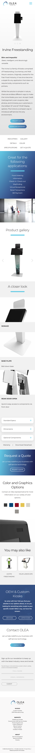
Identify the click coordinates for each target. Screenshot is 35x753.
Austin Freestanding (9, 575)
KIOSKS (17, 708)
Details (13, 143)
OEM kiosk (9, 618)
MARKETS (17, 717)
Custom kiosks (25, 618)
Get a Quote (25, 148)
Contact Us (17, 645)
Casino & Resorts (17, 724)
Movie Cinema (17, 726)
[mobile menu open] (30, 3)
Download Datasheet (17, 126)
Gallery (24, 139)
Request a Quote (17, 469)
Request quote (17, 121)
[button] (15, 43)
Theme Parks (17, 727)
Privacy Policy (27, 748)
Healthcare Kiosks (17, 719)
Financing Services (17, 723)
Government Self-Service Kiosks (17, 721)
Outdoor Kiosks (17, 729)
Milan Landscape (26, 574)
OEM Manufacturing (17, 712)
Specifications (10, 148)
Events (18, 740)
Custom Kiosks (17, 710)
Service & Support (17, 736)
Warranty (6, 445)
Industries (12, 139)
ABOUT (17, 734)
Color (22, 143)
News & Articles (17, 738)
